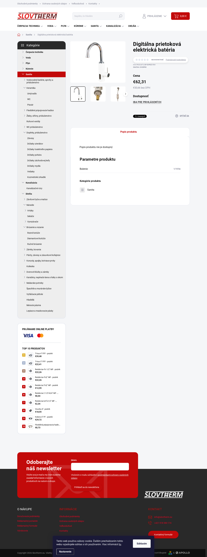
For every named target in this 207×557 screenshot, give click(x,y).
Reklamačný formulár (27, 526)
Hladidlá (30, 300)
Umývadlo (32, 93)
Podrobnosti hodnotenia (176, 60)
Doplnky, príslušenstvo (37, 132)
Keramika (31, 88)
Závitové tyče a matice (37, 199)
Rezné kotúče (33, 233)
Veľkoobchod (78, 3)
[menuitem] (30, 26)
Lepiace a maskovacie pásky (40, 311)
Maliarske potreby (35, 283)
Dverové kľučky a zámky (38, 272)
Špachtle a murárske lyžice (39, 288)
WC (28, 99)
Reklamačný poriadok (27, 521)
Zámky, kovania (34, 249)
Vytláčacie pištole (35, 294)
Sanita (29, 74)
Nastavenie (65, 551)
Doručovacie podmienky (28, 516)
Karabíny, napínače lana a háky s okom (45, 277)
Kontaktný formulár (163, 534)
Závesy (30, 138)
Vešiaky (31, 171)
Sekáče (30, 216)
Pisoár (30, 105)
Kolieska (30, 266)
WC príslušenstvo (35, 127)
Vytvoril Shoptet (158, 553)
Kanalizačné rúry (34, 188)
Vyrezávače (32, 221)
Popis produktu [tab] (128, 131)
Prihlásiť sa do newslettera (86, 487)
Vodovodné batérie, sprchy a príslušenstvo (40, 81)
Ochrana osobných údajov (54, 3)
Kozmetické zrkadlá (36, 177)
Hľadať (120, 16)
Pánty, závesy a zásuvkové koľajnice (43, 255)
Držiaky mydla (33, 166)
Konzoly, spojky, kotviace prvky (41, 260)
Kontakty (92, 3)
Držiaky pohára (34, 155)
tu (120, 544)
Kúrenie (29, 69)
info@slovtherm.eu (163, 517)
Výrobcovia (22, 530)
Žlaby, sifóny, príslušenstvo (39, 116)
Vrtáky (30, 210)
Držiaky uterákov (35, 143)
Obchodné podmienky (27, 3)
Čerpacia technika (34, 52)
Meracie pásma (34, 305)
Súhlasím (142, 543)
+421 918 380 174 (162, 523)
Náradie (30, 205)
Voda (28, 57)
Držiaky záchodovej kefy (38, 160)
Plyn (28, 63)
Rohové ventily (33, 121)
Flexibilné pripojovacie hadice (40, 110)
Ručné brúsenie (34, 244)
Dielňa (29, 194)
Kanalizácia (31, 183)
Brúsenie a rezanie (35, 227)
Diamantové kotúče (36, 238)
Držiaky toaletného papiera (39, 149)
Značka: (140, 67)
